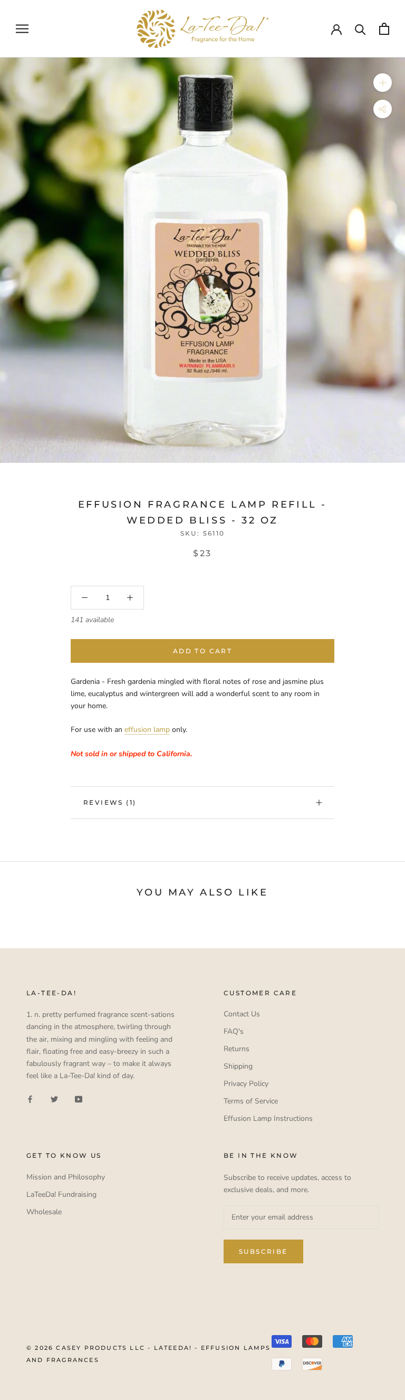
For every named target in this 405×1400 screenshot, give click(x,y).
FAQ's (234, 1031)
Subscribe (263, 1251)
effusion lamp (147, 730)
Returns (236, 1049)
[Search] (360, 28)
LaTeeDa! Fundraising (61, 1194)
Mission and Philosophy (65, 1177)
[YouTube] (78, 1098)
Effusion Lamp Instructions (268, 1118)
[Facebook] (30, 1098)
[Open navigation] (22, 28)
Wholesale (44, 1212)
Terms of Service (251, 1101)
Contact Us (242, 1014)
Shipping (238, 1066)
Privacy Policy (246, 1084)
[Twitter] (54, 1098)
